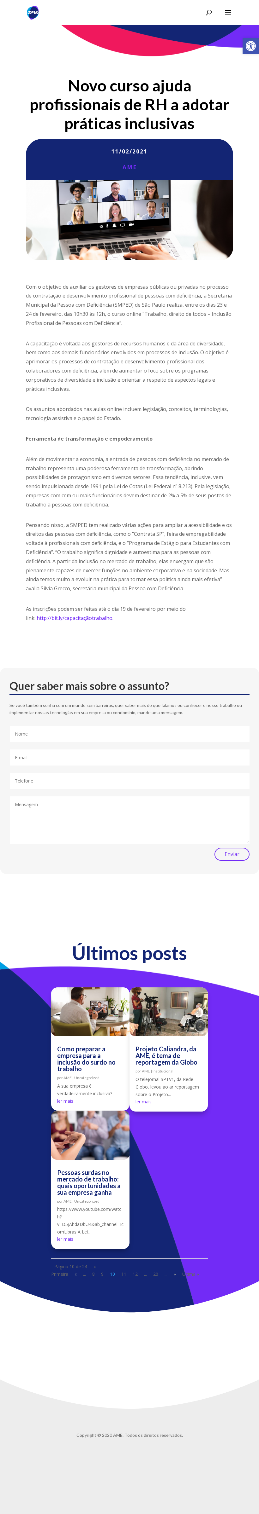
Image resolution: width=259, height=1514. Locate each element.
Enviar (232, 854)
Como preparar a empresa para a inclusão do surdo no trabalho (86, 1058)
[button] (251, 46)
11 (123, 1274)
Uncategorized (86, 1077)
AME (130, 167)
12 (135, 1274)
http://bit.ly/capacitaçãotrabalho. (75, 618)
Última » (190, 1274)
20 (155, 1274)
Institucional (163, 1071)
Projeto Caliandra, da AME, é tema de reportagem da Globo (166, 1055)
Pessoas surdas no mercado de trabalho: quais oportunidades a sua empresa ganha (89, 1182)
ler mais (65, 1101)
